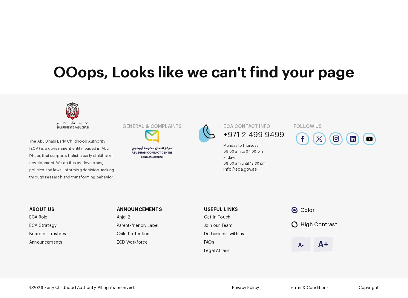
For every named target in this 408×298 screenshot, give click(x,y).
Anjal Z (124, 217)
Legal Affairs (216, 251)
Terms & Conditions (309, 288)
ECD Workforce (132, 242)
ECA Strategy (42, 226)
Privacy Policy (245, 288)
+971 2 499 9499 (253, 135)
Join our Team (218, 226)
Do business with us (224, 234)
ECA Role (38, 217)
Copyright (369, 288)
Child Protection (133, 234)
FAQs (209, 242)
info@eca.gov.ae (240, 169)
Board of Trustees (47, 234)
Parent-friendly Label (138, 226)
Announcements (45, 242)
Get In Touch (217, 217)
